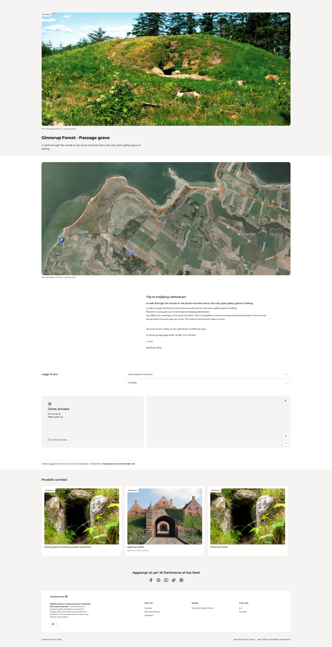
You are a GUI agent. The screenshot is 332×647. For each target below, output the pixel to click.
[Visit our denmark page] (150, 580)
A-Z (240, 608)
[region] (218, 422)
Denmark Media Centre (203, 608)
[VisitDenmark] (59, 596)
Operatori (148, 615)
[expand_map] (285, 401)
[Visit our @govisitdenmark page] (173, 580)
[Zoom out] (286, 443)
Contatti (243, 612)
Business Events (152, 612)
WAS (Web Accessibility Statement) (273, 639)
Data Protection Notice (244, 639)
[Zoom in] (286, 436)
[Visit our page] (158, 580)
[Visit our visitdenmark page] (166, 580)
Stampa (148, 608)
